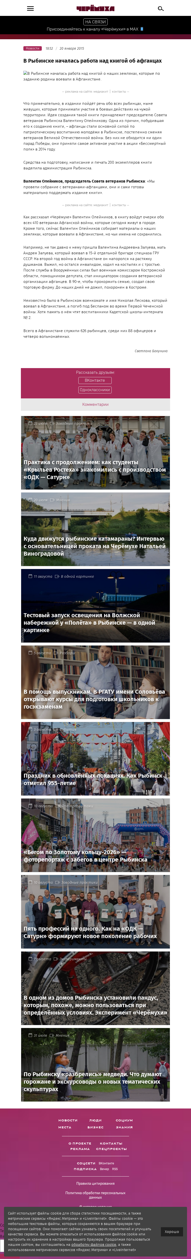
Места (64, 1127)
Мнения (63, 500)
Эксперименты (73, 959)
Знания (124, 1127)
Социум (124, 1120)
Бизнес (95, 1127)
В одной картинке (77, 576)
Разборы (67, 653)
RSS (115, 1169)
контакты (119, 91)
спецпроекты (111, 1148)
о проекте (79, 1143)
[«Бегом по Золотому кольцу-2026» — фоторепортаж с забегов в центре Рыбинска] (95, 869)
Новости (68, 1120)
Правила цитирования (95, 1184)
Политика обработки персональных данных (95, 1195)
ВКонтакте (106, 1163)
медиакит (101, 91)
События (68, 729)
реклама (80, 1148)
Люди (95, 1120)
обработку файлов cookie (93, 1244)
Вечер (104, 1169)
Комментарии (95, 404)
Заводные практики (74, 423)
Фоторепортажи (77, 806)
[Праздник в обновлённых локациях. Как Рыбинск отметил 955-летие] (95, 792)
